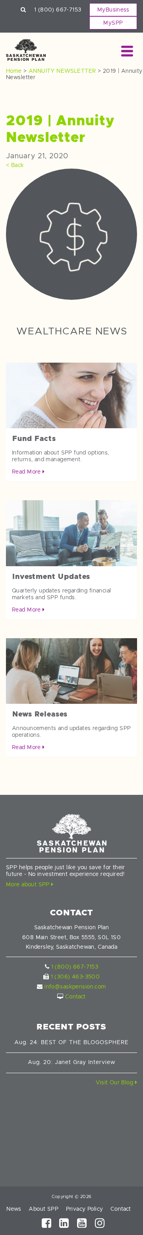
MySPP (113, 22)
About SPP (43, 1208)
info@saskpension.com (75, 986)
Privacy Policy (84, 1208)
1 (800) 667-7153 (57, 9)
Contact (75, 996)
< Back (15, 165)
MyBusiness (113, 9)
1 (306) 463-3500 (75, 976)
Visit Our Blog (115, 1082)
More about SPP (28, 884)
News (13, 1208)
